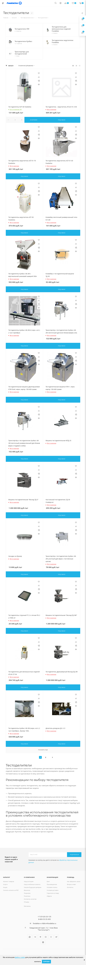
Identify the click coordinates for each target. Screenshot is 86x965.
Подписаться (74, 854)
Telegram (40, 937)
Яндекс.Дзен (43, 942)
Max (29, 937)
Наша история (28, 881)
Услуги (5, 884)
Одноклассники (51, 937)
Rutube (56, 937)
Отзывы (26, 902)
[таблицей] (79, 65)
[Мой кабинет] (60, 3)
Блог (48, 881)
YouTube (45, 937)
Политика (27, 896)
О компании (29, 877)
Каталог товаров (8, 881)
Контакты (70, 887)
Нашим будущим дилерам (32, 887)
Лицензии (27, 893)
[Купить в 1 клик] (38, 80)
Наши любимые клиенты (32, 884)
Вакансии (27, 890)
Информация (52, 877)
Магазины (27, 906)
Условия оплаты (52, 887)
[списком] (76, 65)
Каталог (6, 877)
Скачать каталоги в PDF (11, 890)
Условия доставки (52, 890)
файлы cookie (20, 957)
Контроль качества (30, 899)
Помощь (70, 877)
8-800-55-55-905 (44, 919)
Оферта (49, 896)
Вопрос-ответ (71, 884)
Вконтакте (35, 937)
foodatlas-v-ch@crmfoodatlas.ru (44, 923)
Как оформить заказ (73, 881)
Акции (5, 887)
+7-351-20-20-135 (44, 917)
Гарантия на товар (53, 893)
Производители (52, 884)
